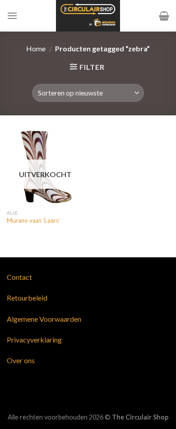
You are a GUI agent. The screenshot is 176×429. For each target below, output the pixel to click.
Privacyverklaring (34, 339)
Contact (19, 277)
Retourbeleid (27, 297)
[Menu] (12, 16)
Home (36, 48)
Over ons (21, 360)
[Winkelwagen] (164, 16)
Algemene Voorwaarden (44, 319)
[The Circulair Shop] (88, 16)
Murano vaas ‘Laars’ (33, 220)
